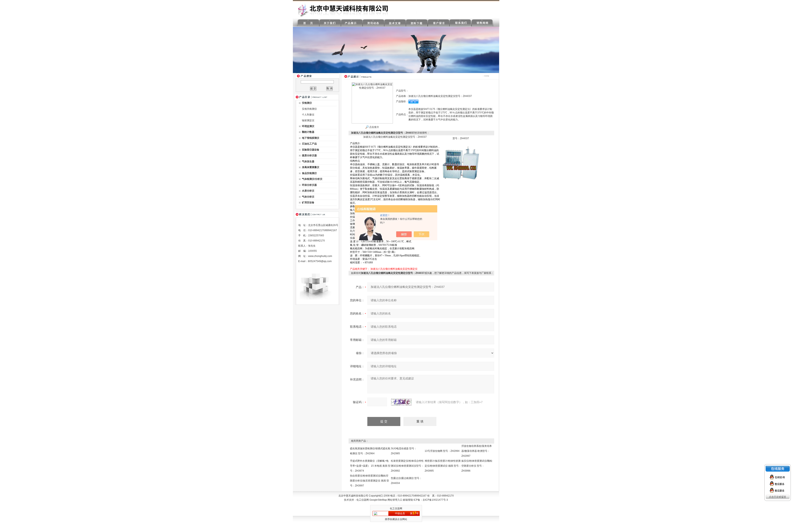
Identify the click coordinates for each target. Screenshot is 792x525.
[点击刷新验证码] (401, 402)
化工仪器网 (362, 499)
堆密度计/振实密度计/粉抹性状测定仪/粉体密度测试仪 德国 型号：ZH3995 (443, 465)
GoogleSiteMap (378, 499)
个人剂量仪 (308, 114)
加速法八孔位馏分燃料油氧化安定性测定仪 (393, 268)
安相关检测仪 (309, 108)
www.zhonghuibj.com (320, 256)
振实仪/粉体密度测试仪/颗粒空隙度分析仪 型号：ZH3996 (476, 465)
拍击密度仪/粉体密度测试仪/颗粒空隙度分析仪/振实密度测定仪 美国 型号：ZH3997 (369, 480)
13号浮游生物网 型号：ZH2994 (442, 451)
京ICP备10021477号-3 (435, 499)
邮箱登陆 (408, 499)
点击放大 (374, 127)
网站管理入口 (395, 499)
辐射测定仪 (308, 120)
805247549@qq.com (320, 261)
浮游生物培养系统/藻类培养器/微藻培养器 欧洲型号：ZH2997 (476, 451)
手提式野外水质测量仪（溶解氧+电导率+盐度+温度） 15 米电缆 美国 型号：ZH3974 (370, 465)
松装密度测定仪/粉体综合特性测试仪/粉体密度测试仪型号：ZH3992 (407, 465)
